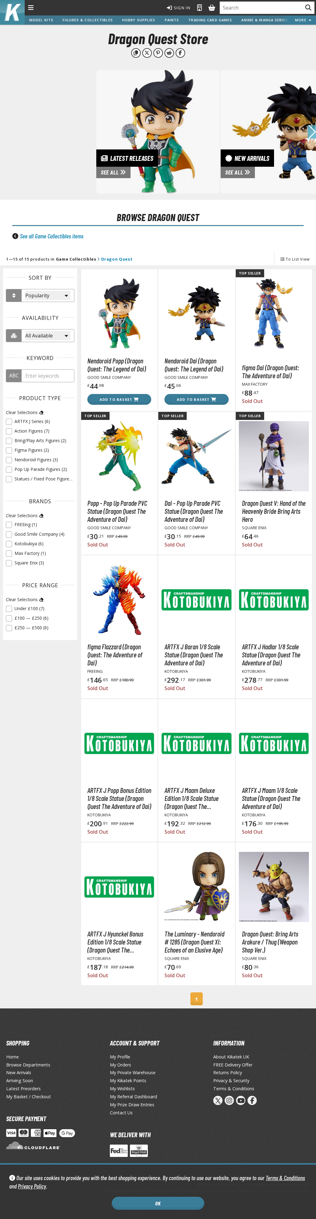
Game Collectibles (76, 259)
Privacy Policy (32, 1186)
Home (12, 1057)
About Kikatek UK (231, 1057)
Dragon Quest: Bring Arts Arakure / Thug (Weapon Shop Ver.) (270, 942)
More (302, 20)
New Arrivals (18, 1072)
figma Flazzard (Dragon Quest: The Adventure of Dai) (114, 655)
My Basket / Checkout (28, 1097)
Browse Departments (28, 1065)
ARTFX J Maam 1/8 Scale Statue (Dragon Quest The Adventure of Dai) (271, 798)
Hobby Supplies (139, 20)
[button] (312, 132)
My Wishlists (122, 1088)
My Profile (120, 1057)
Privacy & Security (231, 1080)
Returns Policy (227, 1072)
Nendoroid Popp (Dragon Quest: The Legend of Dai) (116, 365)
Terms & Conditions (285, 1177)
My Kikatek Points (128, 1080)
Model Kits (41, 20)
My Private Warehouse (133, 1072)
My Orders (120, 1065)
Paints (172, 20)
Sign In (181, 7)
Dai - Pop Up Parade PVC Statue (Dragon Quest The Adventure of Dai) (193, 511)
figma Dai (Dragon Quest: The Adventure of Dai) (270, 371)
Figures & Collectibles (88, 20)
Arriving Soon (19, 1080)
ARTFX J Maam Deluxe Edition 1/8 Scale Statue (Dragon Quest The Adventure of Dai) (191, 798)
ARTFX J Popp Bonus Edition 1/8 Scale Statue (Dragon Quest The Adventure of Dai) (119, 798)
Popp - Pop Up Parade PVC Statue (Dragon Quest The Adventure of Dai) (117, 511)
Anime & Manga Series (264, 20)
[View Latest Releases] (158, 131)
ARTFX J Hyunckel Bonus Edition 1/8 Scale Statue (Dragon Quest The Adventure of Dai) (115, 942)
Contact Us (121, 1113)
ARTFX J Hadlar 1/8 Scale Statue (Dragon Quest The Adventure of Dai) (271, 655)
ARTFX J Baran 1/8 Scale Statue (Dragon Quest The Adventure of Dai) (193, 655)
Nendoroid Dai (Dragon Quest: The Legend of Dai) (193, 365)
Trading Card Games (210, 20)
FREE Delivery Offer (232, 1065)
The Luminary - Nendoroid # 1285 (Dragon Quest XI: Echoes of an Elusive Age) (194, 942)
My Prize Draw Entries (132, 1105)
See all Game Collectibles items (51, 236)
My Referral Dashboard (133, 1097)
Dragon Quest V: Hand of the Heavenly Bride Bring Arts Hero (274, 511)
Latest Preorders (23, 1088)
